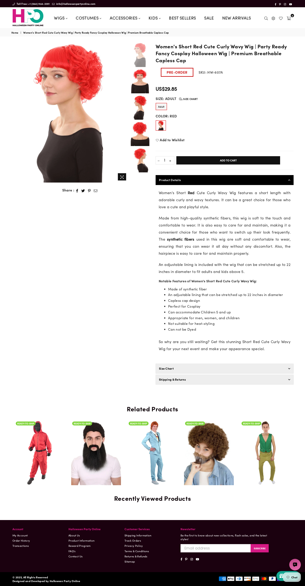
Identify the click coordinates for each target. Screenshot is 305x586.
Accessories (124, 18)
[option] (70, 113)
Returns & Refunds (136, 556)
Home (14, 32)
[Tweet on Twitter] (83, 190)
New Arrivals (236, 18)
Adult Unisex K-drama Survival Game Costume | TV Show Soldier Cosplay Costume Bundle (39, 446)
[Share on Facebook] (77, 190)
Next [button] (125, 112)
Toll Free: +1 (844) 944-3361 (33, 3)
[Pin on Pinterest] (89, 190)
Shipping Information (137, 535)
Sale (209, 18)
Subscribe (260, 548)
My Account (20, 535)
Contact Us (75, 556)
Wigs (60, 18)
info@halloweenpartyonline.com (75, 3)
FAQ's (72, 551)
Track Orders (132, 540)
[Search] (266, 18)
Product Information (81, 540)
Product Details (170, 180)
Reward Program (79, 546)
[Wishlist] (281, 18)
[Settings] (273, 18)
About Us (74, 535)
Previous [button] (15, 112)
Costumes (88, 18)
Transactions (20, 546)
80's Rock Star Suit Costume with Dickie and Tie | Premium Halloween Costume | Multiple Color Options (152, 431)
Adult (161, 106)
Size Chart (190, 99)
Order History (21, 540)
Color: (166, 116)
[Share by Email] (96, 190)
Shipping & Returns (172, 379)
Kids (154, 18)
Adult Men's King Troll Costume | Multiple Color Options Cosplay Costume (265, 435)
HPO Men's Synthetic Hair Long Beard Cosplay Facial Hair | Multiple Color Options (96, 435)
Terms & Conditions (136, 551)
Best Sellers (182, 18)
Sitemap (129, 561)
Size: (177, 98)
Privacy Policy (133, 546)
